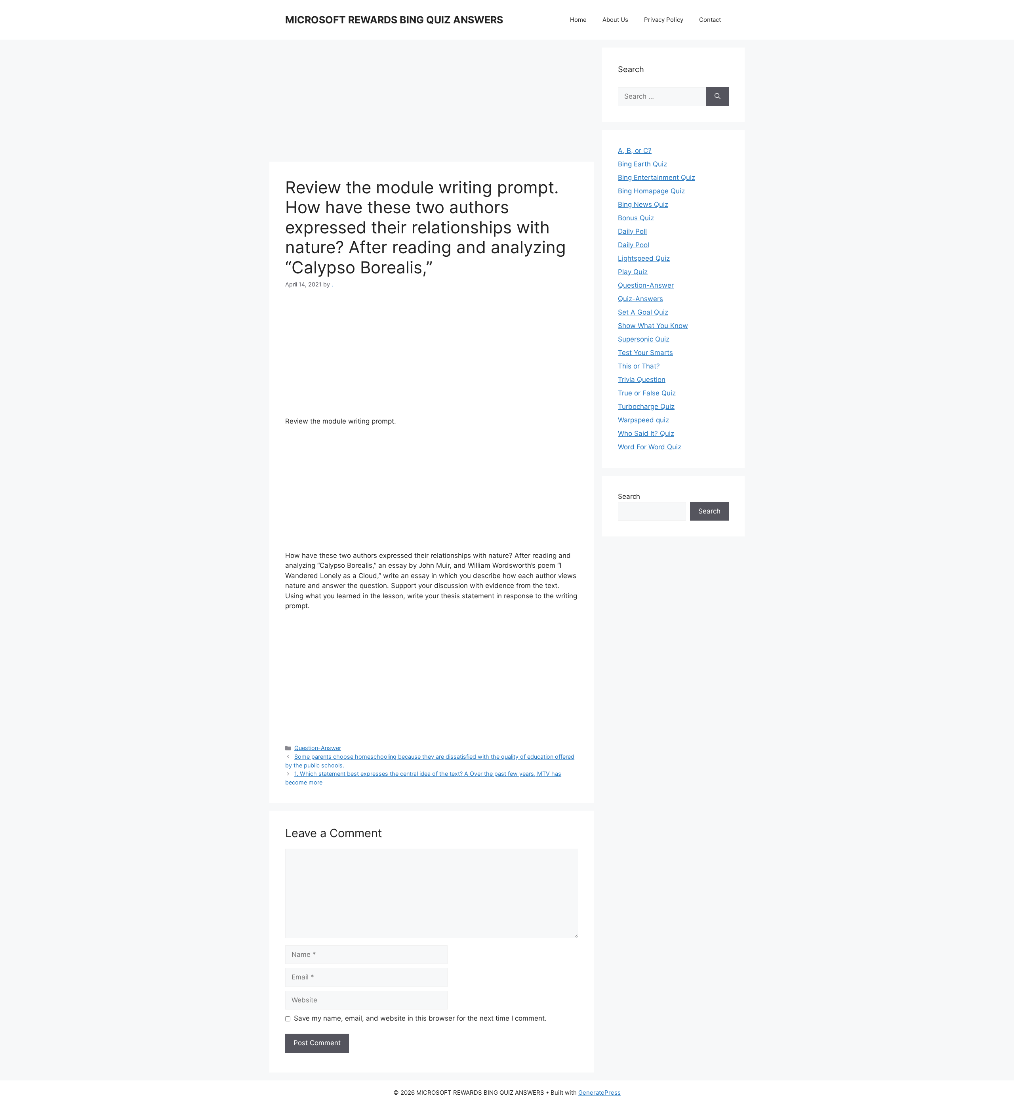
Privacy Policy (663, 19)
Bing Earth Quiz (642, 164)
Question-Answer (317, 747)
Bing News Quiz (643, 204)
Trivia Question (641, 380)
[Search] (717, 96)
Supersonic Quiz (643, 339)
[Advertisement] (431, 103)
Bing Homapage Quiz (651, 191)
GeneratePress (599, 1092)
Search (629, 496)
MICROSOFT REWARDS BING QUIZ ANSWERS (394, 20)
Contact (710, 19)
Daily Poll (632, 231)
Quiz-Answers (640, 299)
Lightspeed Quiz (644, 258)
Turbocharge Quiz (646, 406)
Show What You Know (653, 326)
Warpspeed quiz (643, 420)
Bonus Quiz (636, 218)
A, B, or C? (635, 151)
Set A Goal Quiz (643, 312)
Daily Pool (633, 245)
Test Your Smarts (645, 353)
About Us (615, 19)
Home (578, 19)
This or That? (639, 366)
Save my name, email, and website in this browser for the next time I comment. (420, 1018)
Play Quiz (633, 272)
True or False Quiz (647, 393)
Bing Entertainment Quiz (656, 177)
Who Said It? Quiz (646, 433)
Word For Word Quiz (649, 447)
